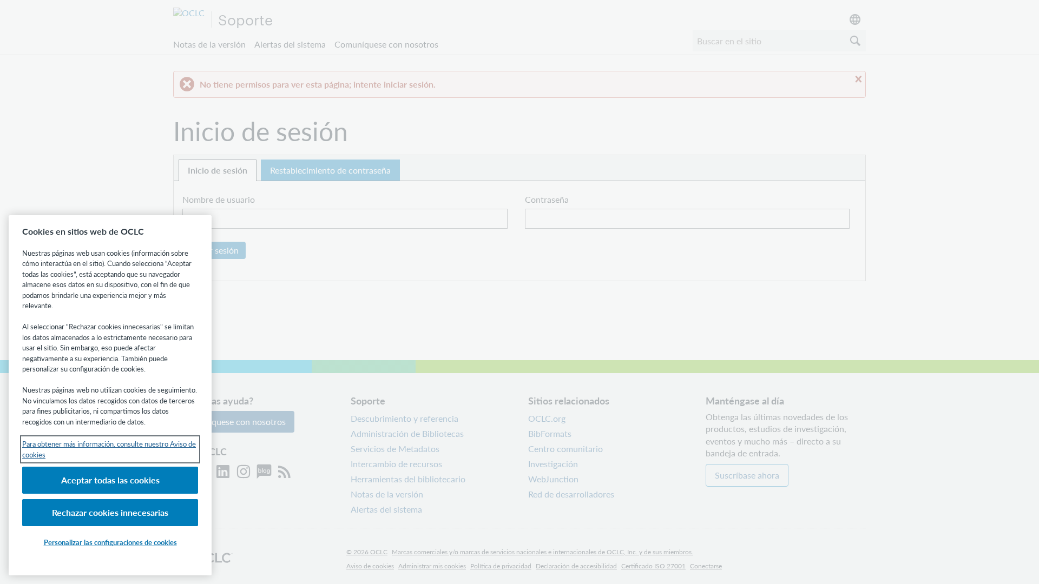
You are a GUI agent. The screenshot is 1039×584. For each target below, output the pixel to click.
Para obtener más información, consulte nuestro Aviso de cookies (109, 449)
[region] (110, 395)
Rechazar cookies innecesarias (110, 512)
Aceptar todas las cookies (110, 480)
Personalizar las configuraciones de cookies (110, 542)
